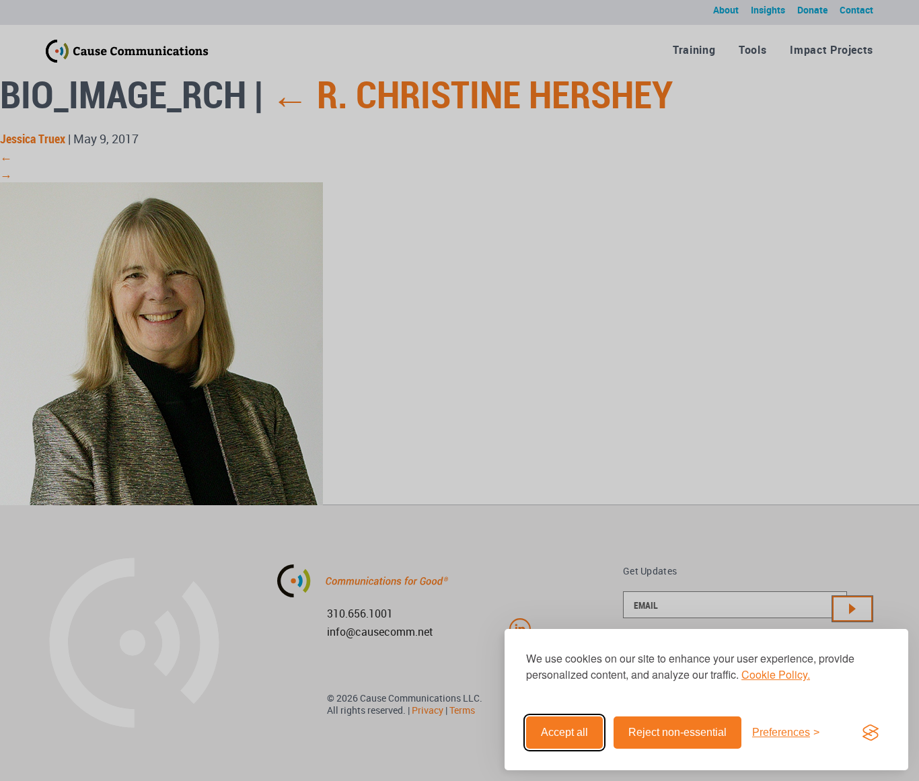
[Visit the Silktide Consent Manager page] (870, 732)
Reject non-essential (677, 732)
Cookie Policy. (775, 674)
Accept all (564, 732)
